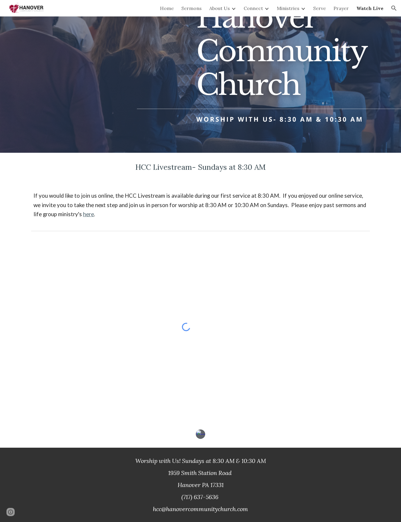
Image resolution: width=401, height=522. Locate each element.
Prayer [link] (341, 8)
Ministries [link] (288, 8)
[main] (200, 167)
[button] (394, 8)
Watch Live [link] (369, 8)
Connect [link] (253, 8)
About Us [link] (219, 8)
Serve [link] (319, 8)
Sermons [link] (191, 8)
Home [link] (167, 8)
